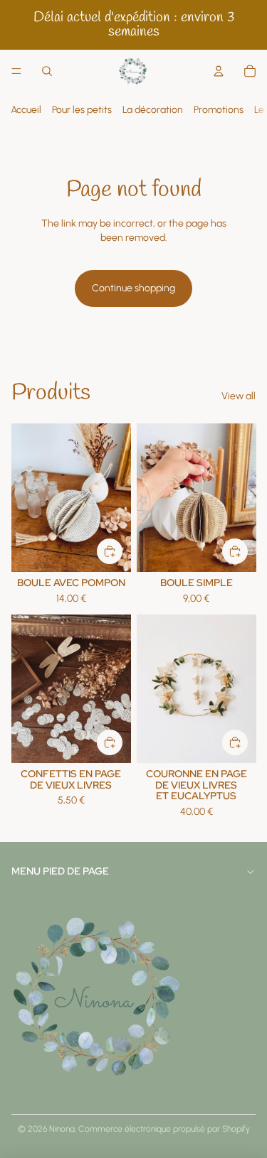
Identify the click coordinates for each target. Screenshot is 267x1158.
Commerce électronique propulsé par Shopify (164, 1129)
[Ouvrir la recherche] (47, 71)
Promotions (219, 110)
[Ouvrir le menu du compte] (218, 71)
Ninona (62, 1129)
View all (238, 396)
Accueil (26, 110)
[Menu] (16, 71)
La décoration (152, 110)
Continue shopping (133, 288)
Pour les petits (82, 110)
